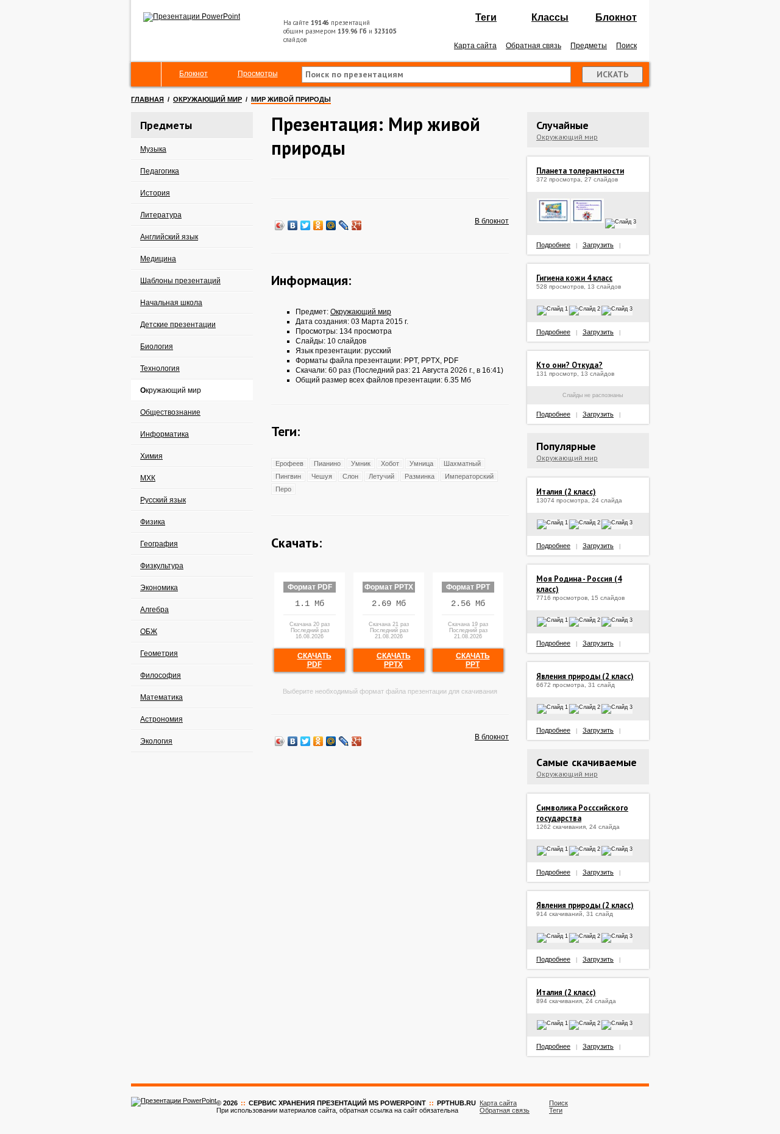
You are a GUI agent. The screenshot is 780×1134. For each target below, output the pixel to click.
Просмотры (258, 73)
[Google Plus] (356, 225)
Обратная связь (533, 45)
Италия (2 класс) (566, 492)
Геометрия (159, 653)
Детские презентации (178, 324)
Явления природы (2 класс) (585, 676)
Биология (156, 346)
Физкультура (161, 566)
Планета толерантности (580, 171)
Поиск (626, 45)
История (155, 193)
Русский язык (163, 500)
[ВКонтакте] (292, 225)
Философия (160, 675)
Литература (161, 215)
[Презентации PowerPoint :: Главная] (191, 16)
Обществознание (170, 412)
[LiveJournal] (344, 225)
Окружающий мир (207, 99)
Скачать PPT (473, 660)
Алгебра (154, 609)
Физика (152, 522)
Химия (151, 456)
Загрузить (598, 244)
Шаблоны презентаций (180, 280)
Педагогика (159, 171)
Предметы (588, 45)
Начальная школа (171, 302)
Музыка (153, 149)
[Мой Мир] (331, 225)
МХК (147, 478)
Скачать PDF (314, 660)
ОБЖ (148, 631)
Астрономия (161, 719)
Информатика (164, 434)
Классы (550, 17)
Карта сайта (475, 45)
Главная (147, 99)
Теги (486, 17)
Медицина (158, 259)
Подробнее (553, 244)
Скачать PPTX (394, 660)
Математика (161, 697)
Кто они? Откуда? (569, 365)
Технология (160, 368)
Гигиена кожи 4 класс (574, 278)
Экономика (159, 587)
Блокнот (616, 17)
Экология (156, 741)
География (159, 544)
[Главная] (146, 74)
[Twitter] (305, 225)
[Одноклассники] (318, 225)
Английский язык (169, 237)
